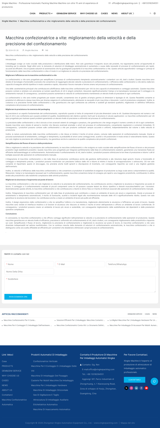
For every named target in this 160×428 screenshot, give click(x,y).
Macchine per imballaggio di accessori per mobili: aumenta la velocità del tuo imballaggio (134, 325)
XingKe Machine (9, 21)
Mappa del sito (127, 423)
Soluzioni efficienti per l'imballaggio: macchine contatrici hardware (81, 320)
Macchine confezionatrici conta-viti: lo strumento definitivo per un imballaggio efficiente (81, 325)
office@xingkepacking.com (125, 3)
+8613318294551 (149, 3)
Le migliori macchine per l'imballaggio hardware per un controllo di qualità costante (134, 320)
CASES (147, 314)
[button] (133, 13)
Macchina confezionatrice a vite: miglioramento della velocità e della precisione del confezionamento (68, 21)
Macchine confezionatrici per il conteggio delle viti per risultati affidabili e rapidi (20, 320)
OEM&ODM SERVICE (135, 314)
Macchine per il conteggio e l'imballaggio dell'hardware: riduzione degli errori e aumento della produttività (28, 325)
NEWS (154, 314)
